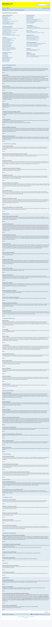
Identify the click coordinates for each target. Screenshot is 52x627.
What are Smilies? (5, 55)
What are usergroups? (29, 18)
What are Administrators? (30, 16)
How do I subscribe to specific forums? (32, 45)
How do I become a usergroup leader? (32, 20)
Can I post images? (5, 56)
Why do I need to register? (6, 16)
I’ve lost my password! (5, 22)
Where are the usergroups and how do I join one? (34, 19)
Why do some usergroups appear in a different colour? (34, 21)
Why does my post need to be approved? (8, 49)
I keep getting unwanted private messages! (33, 27)
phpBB (16, 178)
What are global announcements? (7, 57)
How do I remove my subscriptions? (32, 46)
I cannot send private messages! (31, 26)
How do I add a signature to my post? (8, 40)
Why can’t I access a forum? (6, 44)
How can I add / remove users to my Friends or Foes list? (35, 32)
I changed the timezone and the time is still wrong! (10, 30)
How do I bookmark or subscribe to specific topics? (34, 44)
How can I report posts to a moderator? (8, 47)
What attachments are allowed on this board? (33, 49)
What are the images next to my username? (9, 32)
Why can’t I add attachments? (7, 45)
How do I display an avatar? (6, 33)
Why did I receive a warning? (6, 46)
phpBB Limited (31, 581)
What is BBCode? (5, 53)
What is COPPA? (5, 17)
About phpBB (29, 582)
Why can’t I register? (5, 18)
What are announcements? (6, 58)
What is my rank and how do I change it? (8, 34)
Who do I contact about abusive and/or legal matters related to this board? (37, 55)
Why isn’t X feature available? (30, 54)
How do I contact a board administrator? (32, 56)
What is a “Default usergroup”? (31, 22)
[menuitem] (8, 8)
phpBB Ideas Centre (5, 588)
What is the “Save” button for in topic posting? (9, 48)
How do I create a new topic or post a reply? (9, 38)
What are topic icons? (5, 61)
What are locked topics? (6, 60)
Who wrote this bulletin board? (31, 53)
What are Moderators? (29, 17)
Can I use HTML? (5, 54)
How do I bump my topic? (6, 50)
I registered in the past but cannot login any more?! (10, 21)
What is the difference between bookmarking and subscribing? (36, 43)
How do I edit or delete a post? (7, 39)
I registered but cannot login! (6, 19)
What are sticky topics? (6, 59)
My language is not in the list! (6, 31)
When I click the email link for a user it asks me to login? (11, 35)
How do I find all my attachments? (31, 50)
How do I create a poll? (5, 41)
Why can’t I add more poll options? (7, 42)
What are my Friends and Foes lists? (32, 31)
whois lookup (27, 595)
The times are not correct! (6, 29)
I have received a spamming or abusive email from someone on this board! (37, 28)
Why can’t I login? (5, 20)
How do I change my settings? (7, 27)
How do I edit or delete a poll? (6, 43)
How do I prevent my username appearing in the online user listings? (12, 28)
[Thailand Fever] (3, 2)
